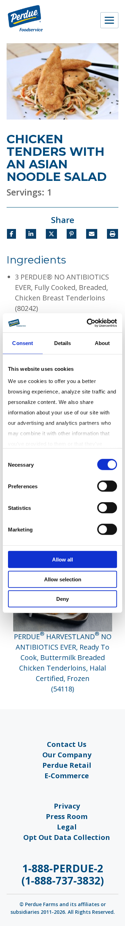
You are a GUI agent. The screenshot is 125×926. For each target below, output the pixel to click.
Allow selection (62, 579)
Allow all (62, 560)
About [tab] (102, 343)
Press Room (67, 816)
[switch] (107, 486)
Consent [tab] (22, 343)
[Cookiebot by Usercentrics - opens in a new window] (88, 322)
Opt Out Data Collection (66, 837)
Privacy (67, 806)
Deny (62, 599)
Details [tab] (62, 343)
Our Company (66, 754)
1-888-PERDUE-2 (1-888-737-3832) (63, 874)
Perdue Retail (66, 765)
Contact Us (66, 744)
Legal (67, 827)
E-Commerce (66, 775)
